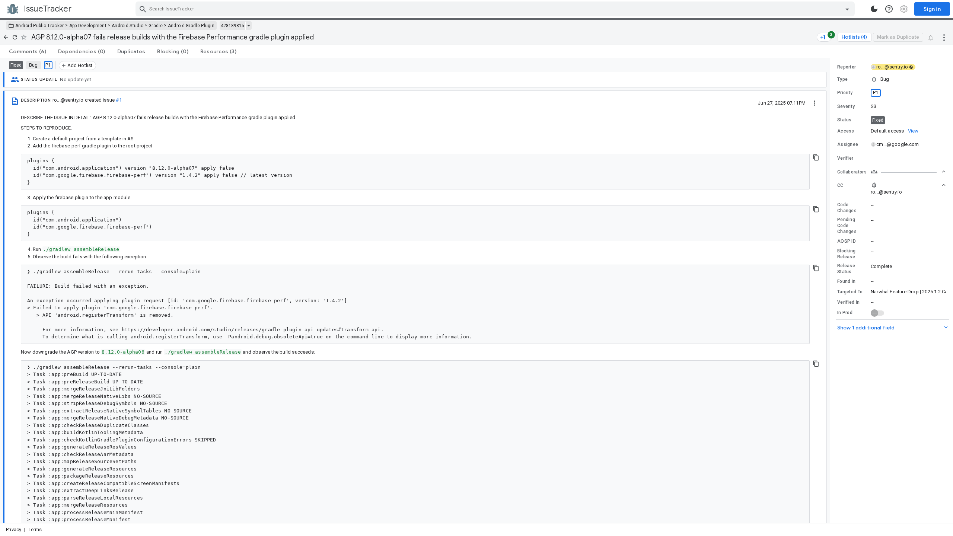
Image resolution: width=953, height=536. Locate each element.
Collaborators (852, 172)
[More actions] (944, 37)
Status (844, 119)
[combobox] (496, 8)
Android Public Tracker (39, 25)
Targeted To (850, 291)
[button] (891, 79)
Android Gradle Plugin (191, 25)
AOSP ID (846, 241)
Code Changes (847, 207)
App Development (88, 25)
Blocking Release (846, 253)
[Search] (142, 8)
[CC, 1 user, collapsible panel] (908, 185)
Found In (846, 281)
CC (840, 185)
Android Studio (127, 25)
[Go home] (5, 37)
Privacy (13, 529)
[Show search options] (847, 8)
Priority (844, 92)
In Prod (844, 312)
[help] (889, 8)
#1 (118, 100)
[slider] (831, 290)
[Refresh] (14, 37)
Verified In (848, 302)
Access (845, 131)
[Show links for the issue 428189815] (248, 26)
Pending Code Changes (847, 225)
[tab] (27, 51)
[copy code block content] (816, 157)
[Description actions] (814, 103)
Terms (35, 529)
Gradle (156, 25)
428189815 (232, 25)
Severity (846, 106)
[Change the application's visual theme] (874, 8)
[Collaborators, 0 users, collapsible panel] (908, 171)
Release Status (846, 268)
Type (842, 79)
